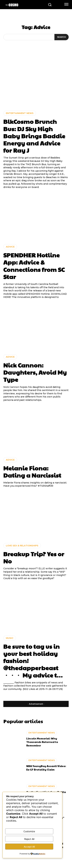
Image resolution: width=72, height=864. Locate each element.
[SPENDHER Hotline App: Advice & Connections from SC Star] (36, 216)
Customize (29, 831)
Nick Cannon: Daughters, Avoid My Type (35, 372)
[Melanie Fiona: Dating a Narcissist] (36, 429)
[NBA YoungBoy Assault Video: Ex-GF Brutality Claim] (13, 764)
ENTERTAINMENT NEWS (19, 113)
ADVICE (10, 246)
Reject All (29, 839)
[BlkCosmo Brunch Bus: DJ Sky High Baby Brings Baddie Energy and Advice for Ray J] (36, 83)
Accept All (29, 846)
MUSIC (9, 638)
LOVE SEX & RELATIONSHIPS (22, 545)
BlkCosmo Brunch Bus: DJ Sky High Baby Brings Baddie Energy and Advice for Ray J (34, 135)
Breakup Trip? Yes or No (33, 557)
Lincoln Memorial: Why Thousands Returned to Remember (42, 742)
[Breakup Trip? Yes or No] (36, 515)
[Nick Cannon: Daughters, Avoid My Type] (36, 326)
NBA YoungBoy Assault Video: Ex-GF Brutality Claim (46, 767)
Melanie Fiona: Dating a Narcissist (32, 471)
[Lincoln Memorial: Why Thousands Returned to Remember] (13, 739)
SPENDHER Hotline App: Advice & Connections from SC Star (34, 266)
